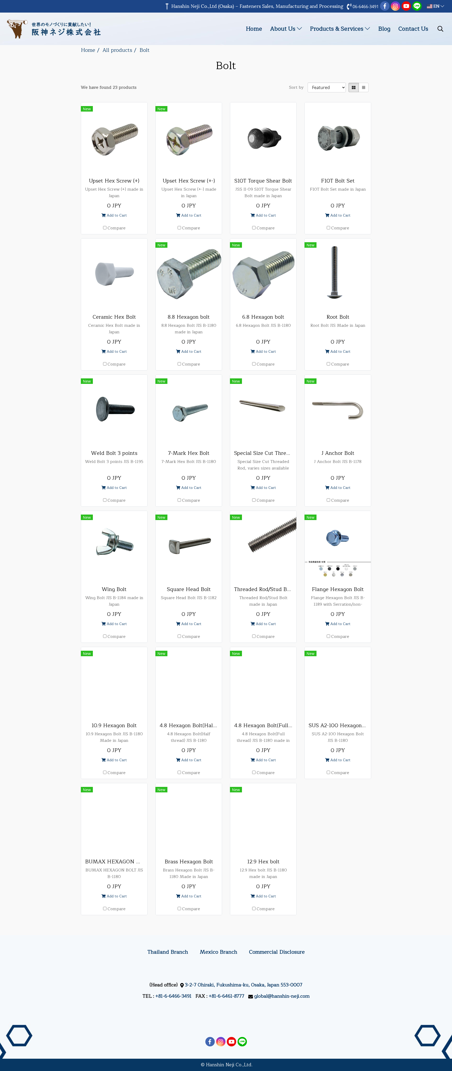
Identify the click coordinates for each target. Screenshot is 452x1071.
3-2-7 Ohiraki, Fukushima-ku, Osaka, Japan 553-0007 (243, 985)
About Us (283, 29)
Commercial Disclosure (277, 952)
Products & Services (337, 29)
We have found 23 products (109, 87)
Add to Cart (116, 215)
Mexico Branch (218, 952)
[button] (440, 29)
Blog (384, 29)
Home (254, 29)
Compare (117, 228)
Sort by (298, 87)
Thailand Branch (168, 952)
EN (436, 6)
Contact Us (413, 29)
